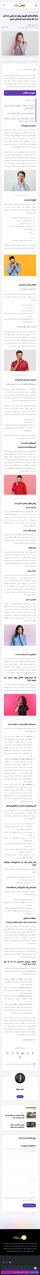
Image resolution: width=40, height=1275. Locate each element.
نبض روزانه (31, 25)
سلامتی (26, 61)
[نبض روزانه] (19, 5)
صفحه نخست (34, 61)
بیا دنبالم (20, 1097)
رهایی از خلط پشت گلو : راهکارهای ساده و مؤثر (17, 1126)
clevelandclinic (27, 1039)
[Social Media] (10, 1262)
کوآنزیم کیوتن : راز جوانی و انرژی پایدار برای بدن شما (14, 1116)
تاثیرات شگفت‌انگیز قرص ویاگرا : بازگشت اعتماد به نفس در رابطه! (19, 119)
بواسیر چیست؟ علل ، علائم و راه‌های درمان (20, 113)
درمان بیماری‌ (18, 61)
